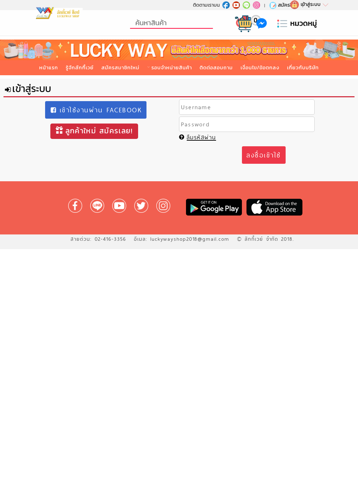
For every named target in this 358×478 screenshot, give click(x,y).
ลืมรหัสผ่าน (201, 137)
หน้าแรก (48, 67)
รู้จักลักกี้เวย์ (80, 67)
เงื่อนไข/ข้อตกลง (260, 67)
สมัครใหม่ (288, 5)
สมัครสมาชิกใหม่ (120, 67)
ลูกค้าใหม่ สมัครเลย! (99, 130)
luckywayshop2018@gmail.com (189, 239)
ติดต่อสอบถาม (216, 67)
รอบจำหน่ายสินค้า (171, 67)
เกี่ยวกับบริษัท (303, 67)
